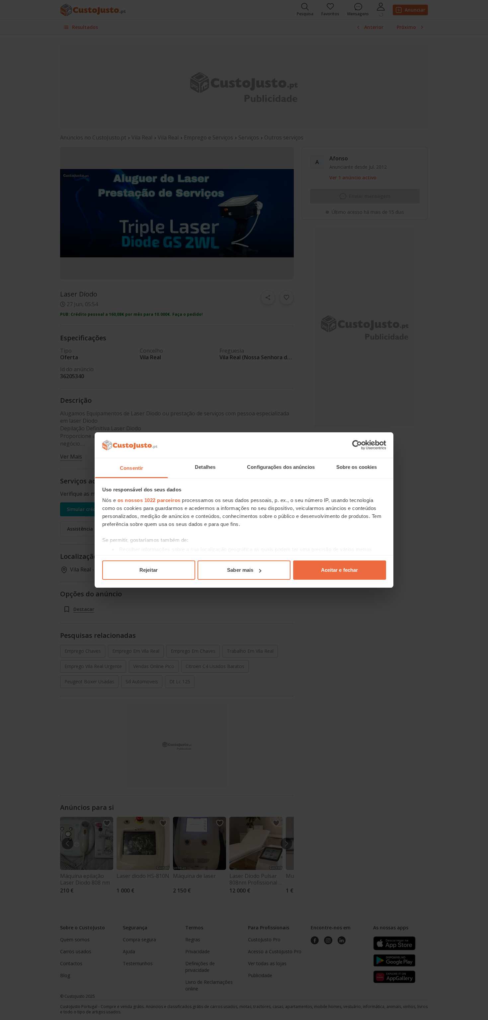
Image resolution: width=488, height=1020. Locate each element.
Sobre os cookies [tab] (356, 467)
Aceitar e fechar (339, 570)
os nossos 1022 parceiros (149, 500)
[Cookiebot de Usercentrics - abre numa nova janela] (357, 445)
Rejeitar (148, 570)
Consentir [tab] (131, 468)
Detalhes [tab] (205, 467)
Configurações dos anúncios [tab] (281, 467)
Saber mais (240, 570)
